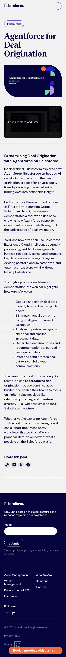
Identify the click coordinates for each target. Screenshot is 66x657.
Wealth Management (12, 583)
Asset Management (16, 575)
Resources (14, 24)
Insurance (10, 596)
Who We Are (44, 575)
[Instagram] (6, 613)
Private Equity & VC (16, 590)
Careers (41, 587)
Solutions (42, 581)
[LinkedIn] (13, 613)
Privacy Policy (12, 636)
